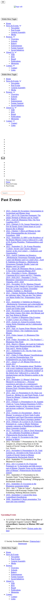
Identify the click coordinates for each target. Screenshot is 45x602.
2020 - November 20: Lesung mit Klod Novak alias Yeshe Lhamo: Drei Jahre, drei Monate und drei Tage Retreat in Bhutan (25, 313)
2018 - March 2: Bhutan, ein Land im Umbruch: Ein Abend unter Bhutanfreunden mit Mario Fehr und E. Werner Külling (25, 346)
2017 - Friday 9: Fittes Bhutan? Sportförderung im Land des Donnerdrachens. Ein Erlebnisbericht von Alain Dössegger (24, 357)
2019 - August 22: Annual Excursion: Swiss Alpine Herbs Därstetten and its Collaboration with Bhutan (24, 324)
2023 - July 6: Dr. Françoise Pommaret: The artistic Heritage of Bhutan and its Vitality (23, 216)
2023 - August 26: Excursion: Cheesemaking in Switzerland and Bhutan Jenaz (24, 212)
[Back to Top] (3, 2)
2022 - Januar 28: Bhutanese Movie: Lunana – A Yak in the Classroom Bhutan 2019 (24, 270)
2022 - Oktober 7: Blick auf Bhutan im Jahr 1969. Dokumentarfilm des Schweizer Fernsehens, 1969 (23, 233)
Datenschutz (35, 541)
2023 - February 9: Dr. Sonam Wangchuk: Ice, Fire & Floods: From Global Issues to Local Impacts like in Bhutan (24, 226)
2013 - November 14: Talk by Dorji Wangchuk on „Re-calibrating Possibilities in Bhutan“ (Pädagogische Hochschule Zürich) (24, 432)
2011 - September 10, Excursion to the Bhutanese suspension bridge (21, 485)
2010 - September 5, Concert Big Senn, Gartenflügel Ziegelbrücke (21, 496)
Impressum (22, 543)
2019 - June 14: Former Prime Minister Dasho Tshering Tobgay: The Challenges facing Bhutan (24, 330)
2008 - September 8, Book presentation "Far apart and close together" (23, 500)
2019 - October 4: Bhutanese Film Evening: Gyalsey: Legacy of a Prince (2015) (23, 318)
